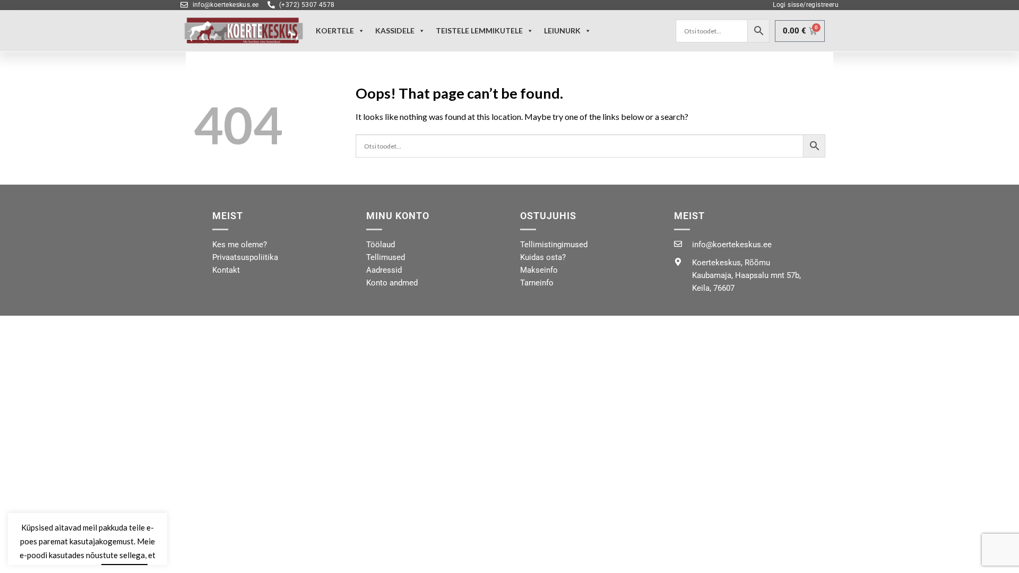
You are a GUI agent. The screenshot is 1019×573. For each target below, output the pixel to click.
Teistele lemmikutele (479, 30)
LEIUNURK (562, 30)
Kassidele (394, 30)
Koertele (335, 30)
